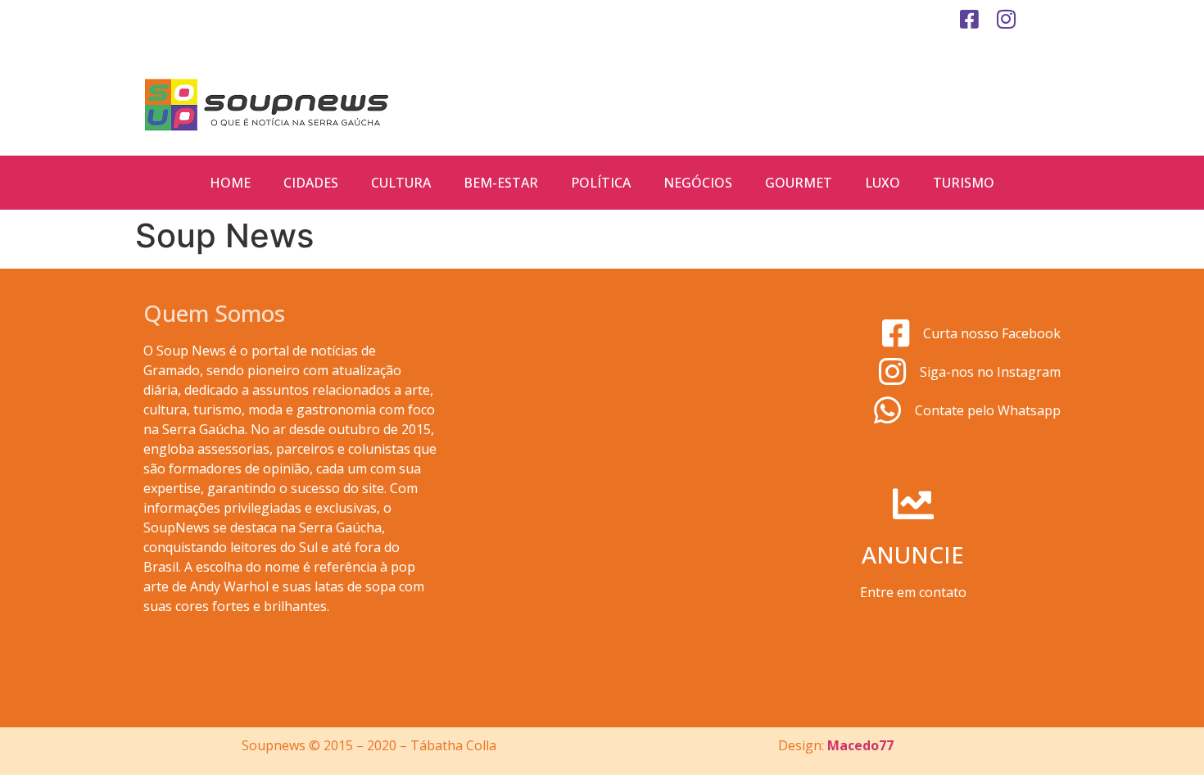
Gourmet (798, 183)
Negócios (697, 183)
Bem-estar (501, 183)
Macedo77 (860, 745)
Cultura (401, 183)
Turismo (963, 183)
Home (230, 183)
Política (601, 183)
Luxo (882, 183)
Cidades (310, 183)
